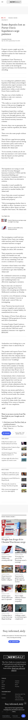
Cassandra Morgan (6, 39)
